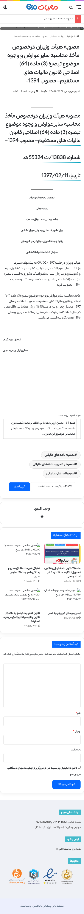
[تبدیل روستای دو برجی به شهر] (62, 598)
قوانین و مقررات (73, 827)
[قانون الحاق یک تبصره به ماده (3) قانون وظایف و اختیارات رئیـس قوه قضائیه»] (21, 598)
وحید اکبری (42, 509)
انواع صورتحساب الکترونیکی (58, 19)
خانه (74, 37)
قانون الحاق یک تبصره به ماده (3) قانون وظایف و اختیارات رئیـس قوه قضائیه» (21, 617)
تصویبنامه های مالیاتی (60, 473)
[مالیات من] (42, 7)
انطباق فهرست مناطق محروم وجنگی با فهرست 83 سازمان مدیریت (24, 572)
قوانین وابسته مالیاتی (59, 37)
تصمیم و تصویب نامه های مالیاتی (54, 464)
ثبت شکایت (39, 827)
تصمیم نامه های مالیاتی (60, 455)
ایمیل (77, 731)
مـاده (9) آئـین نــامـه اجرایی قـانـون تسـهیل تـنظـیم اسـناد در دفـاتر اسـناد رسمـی (62, 572)
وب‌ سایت (76, 750)
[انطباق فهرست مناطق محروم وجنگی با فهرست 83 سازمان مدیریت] (21, 553)
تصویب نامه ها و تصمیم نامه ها (30, 37)
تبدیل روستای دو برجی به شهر (64, 613)
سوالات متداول (54, 827)
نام (78, 713)
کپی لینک (19, 487)
